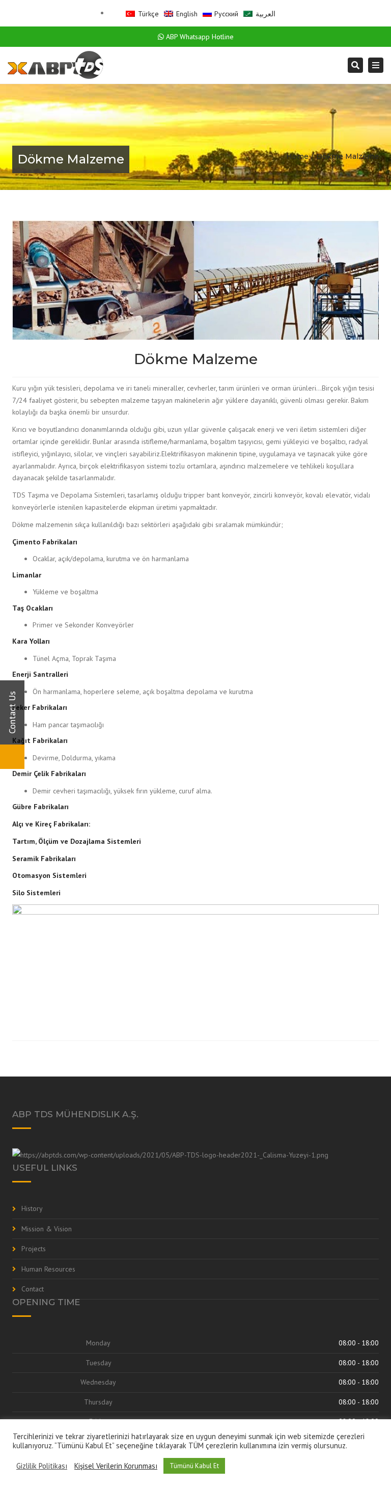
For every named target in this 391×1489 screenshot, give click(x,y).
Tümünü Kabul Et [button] (194, 1466)
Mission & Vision (46, 1228)
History (32, 1208)
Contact (32, 1288)
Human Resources (48, 1269)
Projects (33, 1248)
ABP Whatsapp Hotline (199, 36)
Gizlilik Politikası (41, 1466)
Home (297, 156)
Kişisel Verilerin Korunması (115, 1466)
